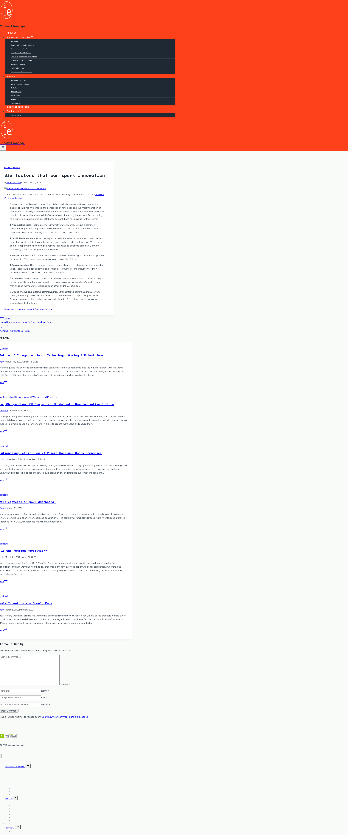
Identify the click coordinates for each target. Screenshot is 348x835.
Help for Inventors (17, 68)
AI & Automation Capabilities (21, 60)
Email (44, 697)
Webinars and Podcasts (45, 397)
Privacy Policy (16, 115)
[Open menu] (3, 148)
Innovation (14, 41)
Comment (66, 684)
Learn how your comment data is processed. (65, 717)
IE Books (14, 88)
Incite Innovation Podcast (20, 84)
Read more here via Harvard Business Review (28, 309)
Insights (8, 799)
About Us (11, 33)
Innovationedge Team (18, 107)
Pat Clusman (14, 182)
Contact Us (10, 828)
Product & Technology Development (24, 57)
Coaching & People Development (23, 45)
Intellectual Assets (18, 64)
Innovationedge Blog (18, 80)
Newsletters (15, 96)
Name (45, 691)
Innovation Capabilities (15, 767)
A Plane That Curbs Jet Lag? (15, 329)
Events (13, 99)
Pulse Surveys (16, 103)
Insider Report (16, 92)
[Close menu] (0, 756)
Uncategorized (12, 167)
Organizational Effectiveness (21, 72)
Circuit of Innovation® (19, 49)
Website (45, 704)
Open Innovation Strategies (21, 53)
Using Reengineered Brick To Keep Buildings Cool (25, 320)
